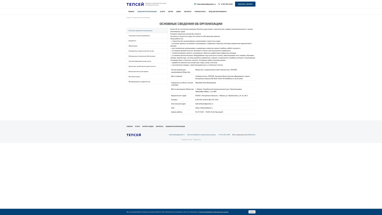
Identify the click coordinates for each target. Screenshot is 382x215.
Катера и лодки (147, 126)
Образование (133, 46)
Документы (132, 41)
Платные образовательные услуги (140, 61)
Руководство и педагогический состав (141, 51)
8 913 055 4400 (227, 4)
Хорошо (252, 212)
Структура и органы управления (139, 35)
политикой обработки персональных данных (213, 212)
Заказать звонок (245, 4)
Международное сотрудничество (139, 81)
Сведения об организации (147, 11)
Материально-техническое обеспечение (142, 56)
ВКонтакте (251, 134)
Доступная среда (134, 76)
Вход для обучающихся (218, 11)
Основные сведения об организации (140, 30)
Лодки (178, 11)
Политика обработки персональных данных (201, 134)
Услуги (162, 11)
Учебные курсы (200, 11)
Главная (131, 11)
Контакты (187, 11)
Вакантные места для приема (138, 71)
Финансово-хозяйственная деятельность (142, 66)
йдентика (197, 139)
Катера (170, 11)
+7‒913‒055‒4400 (224, 134)
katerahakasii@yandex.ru (206, 4)
